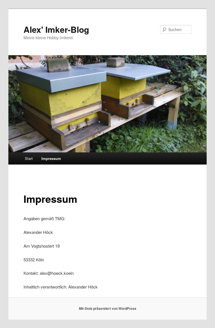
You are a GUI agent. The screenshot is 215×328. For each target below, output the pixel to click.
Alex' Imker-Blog (56, 29)
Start (29, 158)
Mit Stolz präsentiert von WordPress (107, 308)
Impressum (51, 158)
